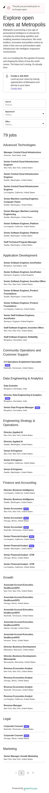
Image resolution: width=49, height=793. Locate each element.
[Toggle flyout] (43, 113)
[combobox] (5, 114)
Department (10, 112)
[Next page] (33, 773)
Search (8, 102)
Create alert (16, 88)
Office (7, 122)
